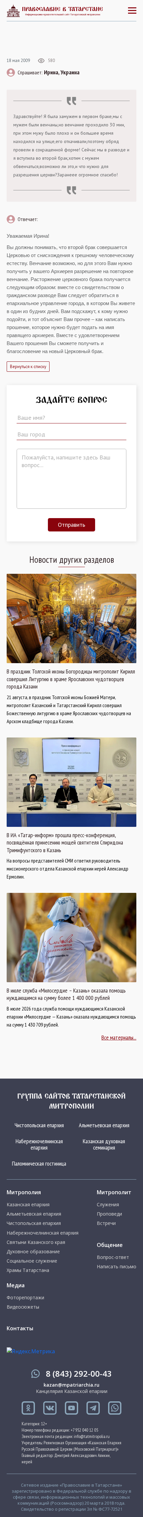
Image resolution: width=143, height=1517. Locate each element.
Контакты (20, 1328)
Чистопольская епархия (39, 1125)
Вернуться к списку (28, 366)
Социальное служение (32, 1261)
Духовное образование (33, 1252)
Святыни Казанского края (36, 1242)
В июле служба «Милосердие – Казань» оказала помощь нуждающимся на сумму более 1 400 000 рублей (66, 994)
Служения (108, 1205)
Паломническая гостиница (39, 1163)
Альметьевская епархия (104, 1125)
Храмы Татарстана (28, 1270)
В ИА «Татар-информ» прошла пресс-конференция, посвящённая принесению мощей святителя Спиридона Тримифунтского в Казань (65, 843)
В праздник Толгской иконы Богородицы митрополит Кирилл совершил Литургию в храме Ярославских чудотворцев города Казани (71, 679)
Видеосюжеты (23, 1307)
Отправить (71, 524)
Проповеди (109, 1214)
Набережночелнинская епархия (39, 1144)
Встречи (106, 1223)
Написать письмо (116, 1267)
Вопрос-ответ (113, 1257)
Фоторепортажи (25, 1298)
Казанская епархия (28, 1205)
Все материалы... (118, 1037)
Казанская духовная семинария (104, 1144)
